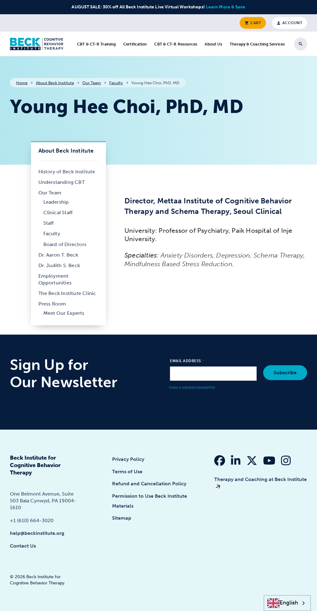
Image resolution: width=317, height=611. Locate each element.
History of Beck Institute (66, 172)
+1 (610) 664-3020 (32, 520)
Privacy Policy (128, 459)
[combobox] (287, 603)
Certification (135, 44)
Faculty (116, 82)
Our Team (91, 82)
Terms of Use (127, 471)
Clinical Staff (58, 212)
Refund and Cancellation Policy (149, 484)
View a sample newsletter (192, 387)
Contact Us (23, 546)
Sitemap (121, 518)
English (289, 603)
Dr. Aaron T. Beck (58, 255)
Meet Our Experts (64, 313)
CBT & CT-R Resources (175, 44)
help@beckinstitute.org (37, 533)
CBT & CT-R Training (96, 44)
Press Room (52, 304)
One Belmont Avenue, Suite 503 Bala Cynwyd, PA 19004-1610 (43, 500)
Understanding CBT (61, 182)
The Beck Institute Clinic (67, 293)
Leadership (56, 202)
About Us (213, 44)
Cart (255, 23)
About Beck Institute (55, 82)
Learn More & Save (225, 7)
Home (22, 82)
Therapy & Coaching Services (257, 44)
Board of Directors (65, 244)
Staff (48, 223)
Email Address (185, 361)
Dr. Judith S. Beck (59, 265)
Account (291, 23)
